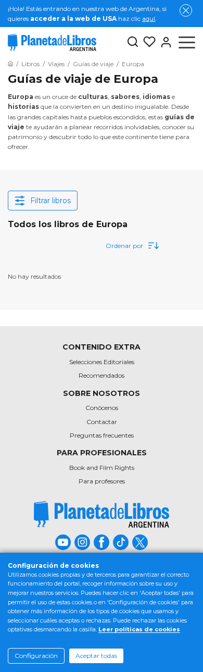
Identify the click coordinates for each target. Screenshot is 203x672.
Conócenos (101, 408)
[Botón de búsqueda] (132, 42)
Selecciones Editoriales (101, 362)
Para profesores (102, 481)
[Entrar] (164, 42)
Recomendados (101, 375)
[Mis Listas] (147, 42)
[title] (101, 514)
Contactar (101, 422)
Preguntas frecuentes (102, 435)
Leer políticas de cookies (139, 629)
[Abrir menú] (187, 42)
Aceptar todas (96, 655)
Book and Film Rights (101, 467)
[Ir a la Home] (10, 64)
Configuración (36, 655)
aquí (148, 18)
